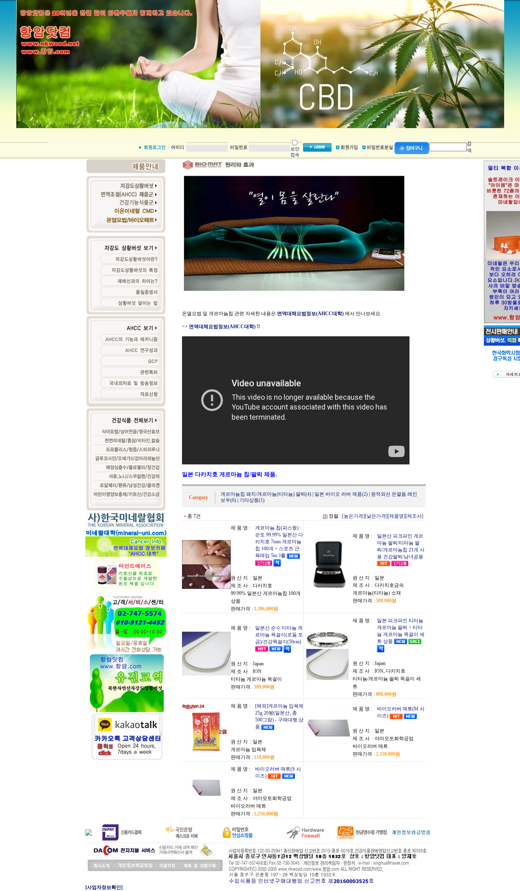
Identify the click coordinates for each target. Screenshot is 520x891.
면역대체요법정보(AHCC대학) (223, 326)
